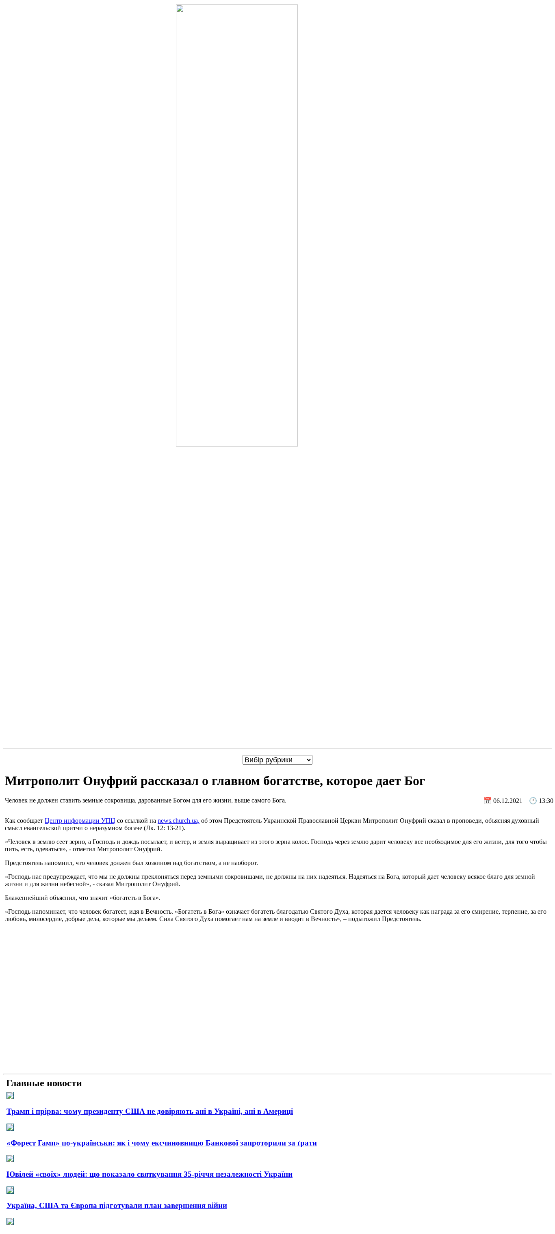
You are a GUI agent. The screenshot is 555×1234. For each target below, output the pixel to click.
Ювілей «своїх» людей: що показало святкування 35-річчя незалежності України (150, 1174)
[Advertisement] (277, 1013)
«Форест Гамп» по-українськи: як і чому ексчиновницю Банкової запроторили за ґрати (162, 1143)
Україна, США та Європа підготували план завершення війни (117, 1205)
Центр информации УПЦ (80, 820)
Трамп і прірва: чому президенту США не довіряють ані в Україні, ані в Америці (150, 1111)
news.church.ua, (178, 820)
